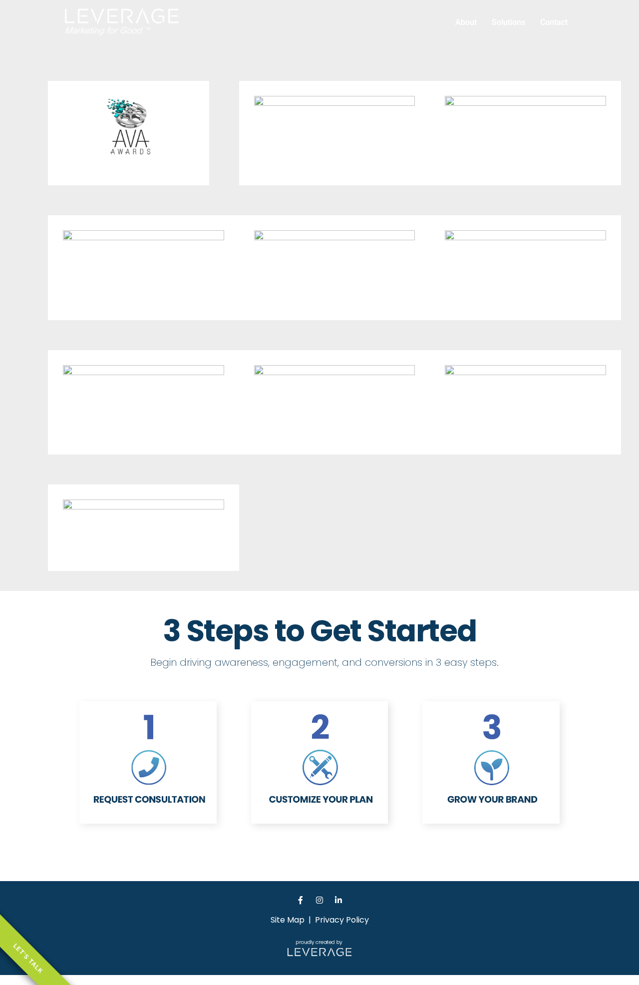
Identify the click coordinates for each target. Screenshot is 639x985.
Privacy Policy (342, 920)
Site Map (288, 920)
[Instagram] (319, 900)
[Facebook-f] (301, 900)
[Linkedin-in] (338, 900)
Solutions (508, 22)
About (466, 22)
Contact (554, 22)
